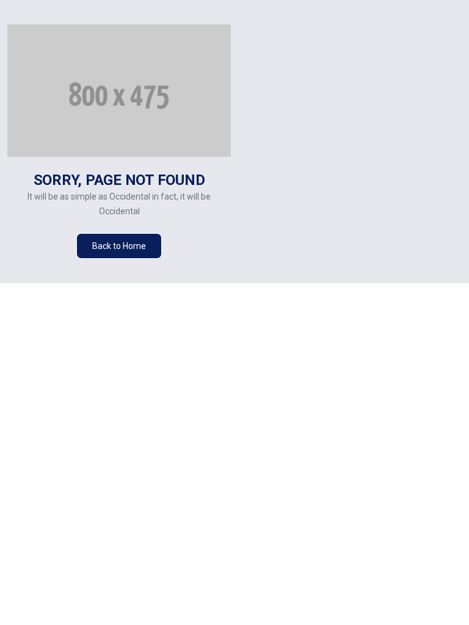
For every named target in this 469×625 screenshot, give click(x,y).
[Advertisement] (353, 153)
